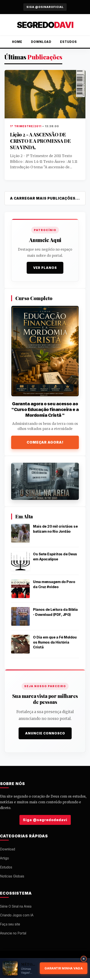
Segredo (45, 25)
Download (41, 42)
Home (17, 42)
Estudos (68, 42)
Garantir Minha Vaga (64, 968)
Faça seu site (10, 924)
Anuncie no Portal (13, 933)
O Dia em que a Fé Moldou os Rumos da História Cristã (54, 642)
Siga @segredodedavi (45, 820)
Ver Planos (45, 268)
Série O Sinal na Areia (15, 906)
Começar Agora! (45, 442)
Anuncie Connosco (45, 733)
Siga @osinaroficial (45, 7)
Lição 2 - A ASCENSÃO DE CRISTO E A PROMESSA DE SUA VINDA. (40, 140)
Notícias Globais (12, 876)
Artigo (4, 858)
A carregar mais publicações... (45, 198)
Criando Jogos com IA (16, 915)
